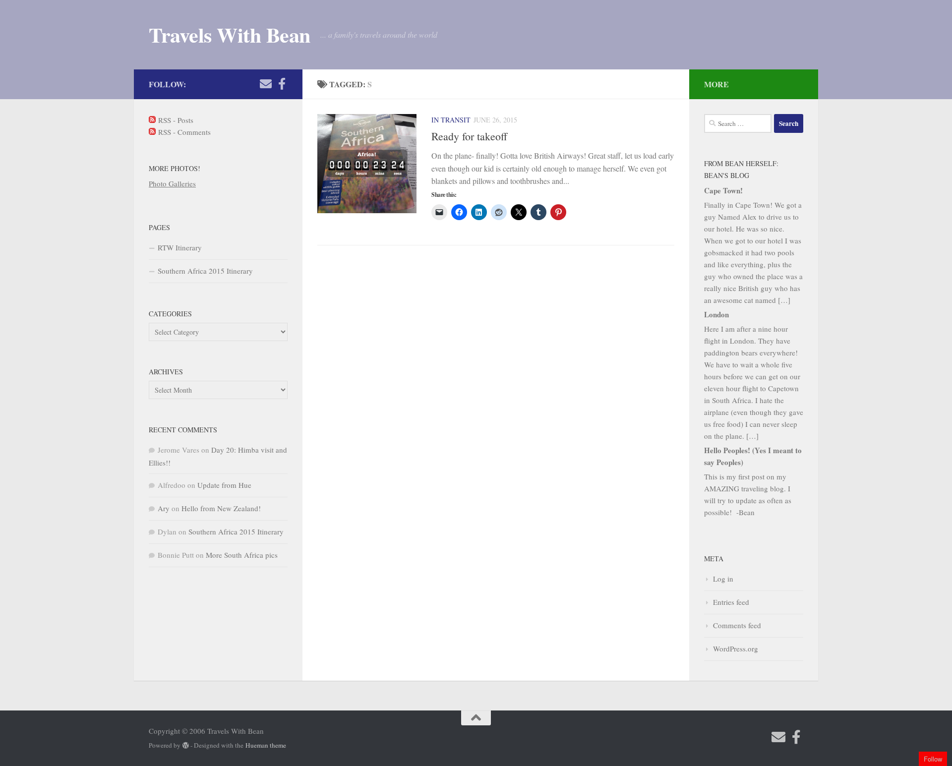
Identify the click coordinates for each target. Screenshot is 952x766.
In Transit (451, 119)
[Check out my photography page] (282, 84)
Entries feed (731, 602)
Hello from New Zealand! (221, 508)
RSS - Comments (183, 132)
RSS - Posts (174, 120)
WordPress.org (735, 648)
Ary (164, 508)
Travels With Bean (229, 35)
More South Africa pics (242, 555)
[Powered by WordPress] (185, 745)
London (716, 314)
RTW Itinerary (180, 247)
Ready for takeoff (469, 136)
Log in (723, 579)
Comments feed (737, 625)
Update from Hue (224, 485)
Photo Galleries (172, 183)
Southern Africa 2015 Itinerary (205, 271)
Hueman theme (265, 745)
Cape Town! (723, 190)
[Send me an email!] (266, 84)
